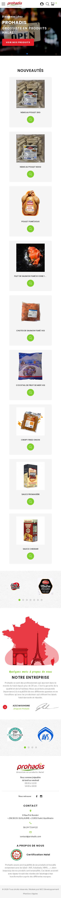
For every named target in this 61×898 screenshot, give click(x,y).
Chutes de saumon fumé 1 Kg (30, 330)
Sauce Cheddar (30, 549)
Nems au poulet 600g (30, 167)
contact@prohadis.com (30, 836)
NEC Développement (49, 889)
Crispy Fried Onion (30, 439)
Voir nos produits (18, 42)
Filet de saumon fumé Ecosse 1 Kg (31, 276)
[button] (24, 53)
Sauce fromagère (31, 494)
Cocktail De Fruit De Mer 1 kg (30, 385)
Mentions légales (30, 893)
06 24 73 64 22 (30, 827)
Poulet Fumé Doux (30, 221)
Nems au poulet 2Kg (30, 112)
